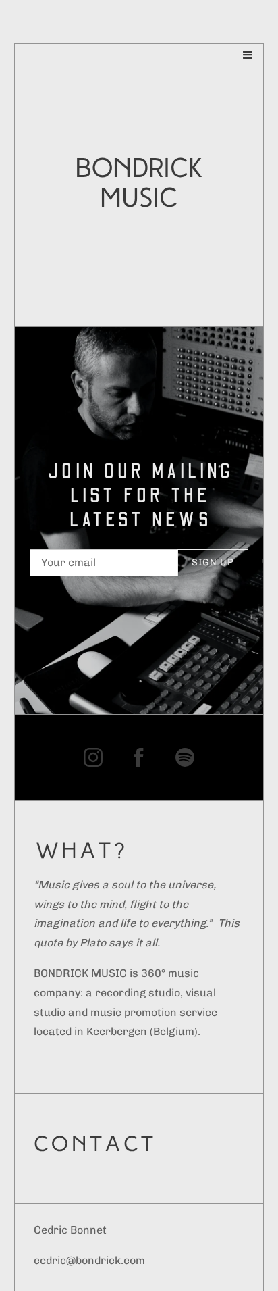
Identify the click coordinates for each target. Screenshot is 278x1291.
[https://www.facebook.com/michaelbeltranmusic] (139, 757)
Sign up (213, 562)
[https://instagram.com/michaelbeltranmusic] (93, 757)
